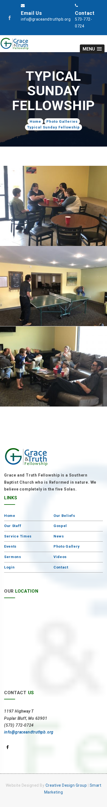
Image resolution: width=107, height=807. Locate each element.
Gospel (60, 526)
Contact (61, 567)
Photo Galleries (62, 121)
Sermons (12, 557)
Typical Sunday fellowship (53, 127)
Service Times (18, 536)
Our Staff (12, 526)
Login (9, 567)
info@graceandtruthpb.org (29, 732)
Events (10, 546)
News (59, 536)
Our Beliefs (64, 516)
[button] (92, 49)
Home (35, 121)
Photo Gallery (67, 546)
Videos (60, 557)
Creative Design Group (66, 785)
